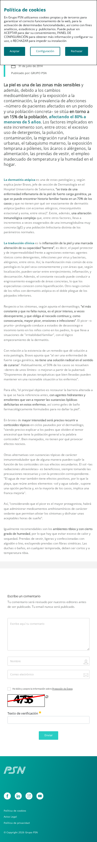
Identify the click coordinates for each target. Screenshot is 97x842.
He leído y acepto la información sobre (42, 688)
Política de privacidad (17, 823)
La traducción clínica (19, 243)
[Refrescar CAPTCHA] (47, 697)
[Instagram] (29, 796)
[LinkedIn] (18, 796)
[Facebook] (7, 796)
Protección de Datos (62, 688)
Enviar (48, 735)
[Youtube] (40, 796)
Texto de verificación (23, 713)
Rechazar (76, 51)
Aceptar (14, 51)
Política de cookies (15, 810)
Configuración (45, 51)
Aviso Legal (10, 816)
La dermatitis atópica (19, 180)
